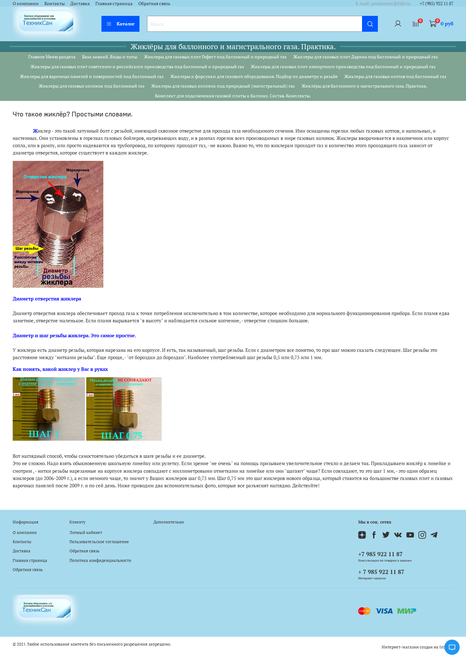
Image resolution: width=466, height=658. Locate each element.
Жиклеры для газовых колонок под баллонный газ (92, 86)
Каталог (126, 24)
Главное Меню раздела (51, 57)
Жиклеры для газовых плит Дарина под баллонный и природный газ (365, 57)
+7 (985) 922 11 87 (436, 3)
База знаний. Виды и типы (109, 57)
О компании (26, 3)
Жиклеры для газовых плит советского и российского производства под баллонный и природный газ (137, 66)
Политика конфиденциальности (100, 560)
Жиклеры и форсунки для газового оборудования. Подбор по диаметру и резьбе (254, 76)
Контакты (54, 3)
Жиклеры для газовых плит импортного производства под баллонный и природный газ (343, 66)
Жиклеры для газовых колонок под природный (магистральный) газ (223, 86)
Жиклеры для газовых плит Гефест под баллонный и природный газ (215, 57)
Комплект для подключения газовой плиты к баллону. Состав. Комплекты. (233, 96)
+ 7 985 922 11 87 (381, 572)
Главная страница (114, 3)
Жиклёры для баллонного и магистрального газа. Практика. (364, 86)
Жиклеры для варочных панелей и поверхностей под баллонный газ (92, 76)
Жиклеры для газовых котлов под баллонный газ (395, 76)
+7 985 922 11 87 (380, 554)
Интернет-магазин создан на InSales (417, 647)
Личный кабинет (85, 532)
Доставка (80, 3)
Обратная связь (154, 3)
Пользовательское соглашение (99, 541)
